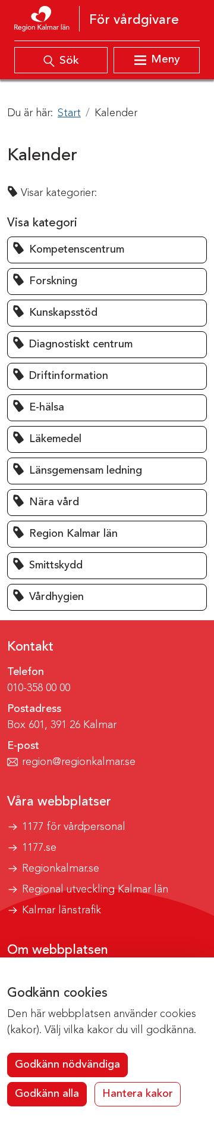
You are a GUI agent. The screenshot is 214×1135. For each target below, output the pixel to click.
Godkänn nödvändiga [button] (67, 1064)
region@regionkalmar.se (79, 762)
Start (69, 113)
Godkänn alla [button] (47, 1094)
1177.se (39, 847)
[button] (107, 250)
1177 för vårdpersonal (73, 827)
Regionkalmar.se (60, 868)
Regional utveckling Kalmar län (95, 889)
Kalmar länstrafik (61, 910)
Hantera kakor (137, 1094)
